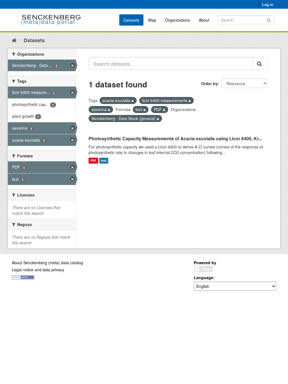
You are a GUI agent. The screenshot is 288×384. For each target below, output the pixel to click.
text (104, 161)
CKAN (203, 269)
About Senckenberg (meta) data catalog (47, 262)
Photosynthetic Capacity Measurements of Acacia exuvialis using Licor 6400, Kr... (175, 138)
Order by (209, 83)
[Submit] (268, 19)
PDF (93, 161)
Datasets (131, 20)
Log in (267, 4)
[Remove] (132, 100)
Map (152, 20)
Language (203, 277)
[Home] (14, 40)
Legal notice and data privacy (38, 269)
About (204, 20)
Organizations (177, 20)
